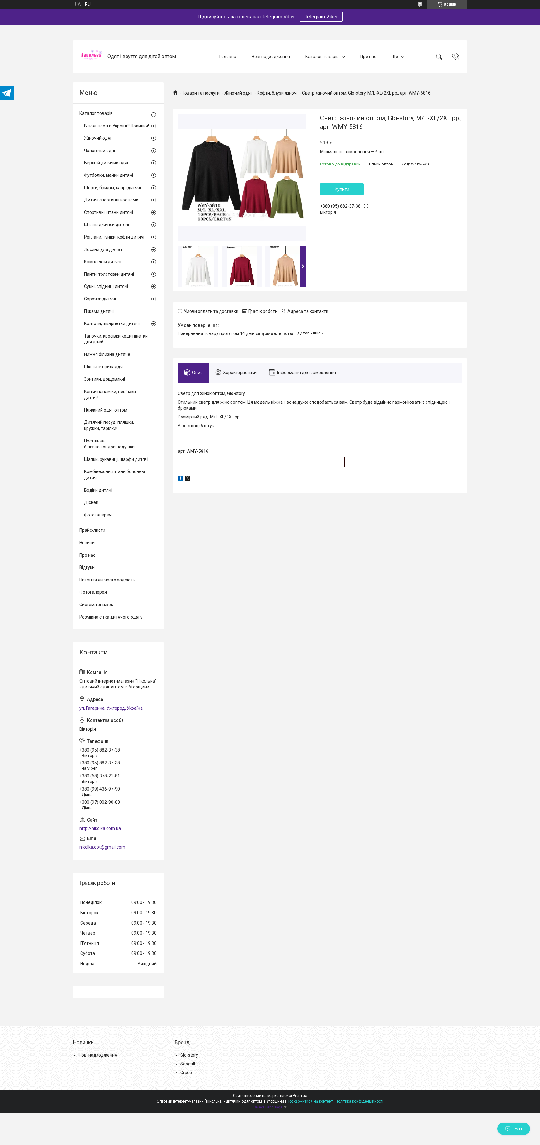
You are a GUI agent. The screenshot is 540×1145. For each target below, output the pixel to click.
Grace (186, 1072)
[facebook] (180, 478)
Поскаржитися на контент (310, 1101)
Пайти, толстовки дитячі (109, 274)
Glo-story (189, 1055)
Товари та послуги (201, 93)
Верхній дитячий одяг (106, 162)
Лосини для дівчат (103, 249)
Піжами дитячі (99, 311)
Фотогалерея (98, 514)
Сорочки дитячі (100, 298)
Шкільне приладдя (103, 366)
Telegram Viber (321, 17)
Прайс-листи (92, 530)
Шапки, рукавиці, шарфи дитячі (116, 459)
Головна (227, 56)
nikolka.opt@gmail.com (102, 847)
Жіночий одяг (238, 93)
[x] (187, 478)
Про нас (368, 56)
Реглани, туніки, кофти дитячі (114, 236)
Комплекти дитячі (102, 261)
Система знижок (96, 604)
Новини (87, 542)
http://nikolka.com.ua (100, 828)
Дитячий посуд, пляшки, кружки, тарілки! (109, 425)
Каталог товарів (322, 56)
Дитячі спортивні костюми (111, 199)
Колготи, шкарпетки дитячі (112, 323)
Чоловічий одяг (100, 150)
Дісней (91, 502)
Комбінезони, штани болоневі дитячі (114, 474)
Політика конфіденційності (359, 1101)
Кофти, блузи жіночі (277, 93)
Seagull (187, 1063)
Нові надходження (271, 56)
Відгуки (87, 567)
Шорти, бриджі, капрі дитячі (112, 187)
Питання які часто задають (107, 579)
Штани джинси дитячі (106, 224)
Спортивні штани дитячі (108, 212)
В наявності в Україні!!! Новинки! (116, 125)
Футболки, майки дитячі (108, 175)
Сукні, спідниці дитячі (106, 286)
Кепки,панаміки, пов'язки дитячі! (110, 394)
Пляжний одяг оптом (105, 409)
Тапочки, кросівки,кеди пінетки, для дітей (116, 339)
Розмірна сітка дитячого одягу (110, 616)
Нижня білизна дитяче (107, 354)
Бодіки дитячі (98, 490)
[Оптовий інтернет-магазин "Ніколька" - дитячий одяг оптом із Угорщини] (91, 56)
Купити (342, 189)
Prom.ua (300, 1095)
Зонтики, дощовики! (104, 379)
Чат (518, 1128)
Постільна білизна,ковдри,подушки (109, 444)
